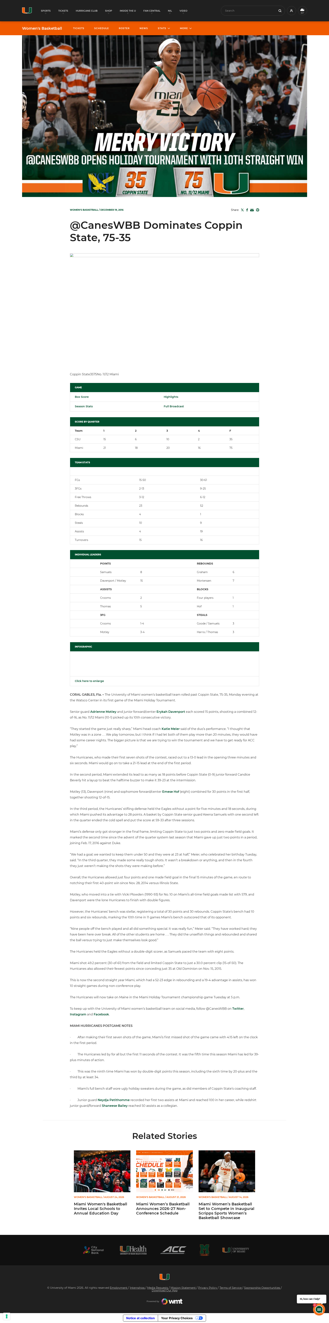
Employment (119, 1288)
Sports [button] (46, 10)
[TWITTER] (241, 209)
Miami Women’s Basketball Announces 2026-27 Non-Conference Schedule (163, 1208)
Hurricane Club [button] (86, 10)
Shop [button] (108, 10)
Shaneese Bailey (115, 1106)
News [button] (144, 28)
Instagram (78, 1014)
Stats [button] (162, 28)
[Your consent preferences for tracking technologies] (6, 1316)
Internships (137, 1288)
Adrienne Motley (103, 712)
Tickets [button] (63, 10)
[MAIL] (251, 210)
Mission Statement (183, 1288)
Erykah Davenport (171, 712)
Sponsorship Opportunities (262, 1288)
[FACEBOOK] (246, 209)
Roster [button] (124, 28)
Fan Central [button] (151, 10)
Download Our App (164, 1290)
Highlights (171, 397)
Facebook (101, 1014)
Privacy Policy (208, 1288)
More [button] (184, 28)
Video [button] (183, 10)
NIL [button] (170, 10)
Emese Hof (170, 791)
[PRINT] (257, 209)
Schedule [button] (101, 28)
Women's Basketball (42, 28)
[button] (291, 10)
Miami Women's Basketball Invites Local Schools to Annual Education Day (100, 1208)
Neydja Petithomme (114, 1100)
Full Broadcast (174, 406)
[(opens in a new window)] (93, 1250)
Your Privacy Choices (177, 1318)
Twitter (238, 1008)
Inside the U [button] (128, 10)
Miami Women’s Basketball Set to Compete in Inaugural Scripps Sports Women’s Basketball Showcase (226, 1211)
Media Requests (158, 1288)
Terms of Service (231, 1288)
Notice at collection (140, 1318)
